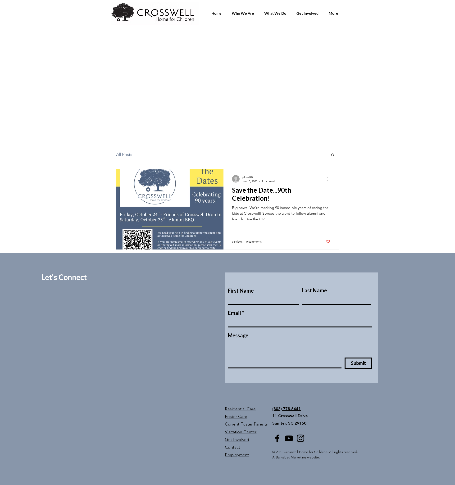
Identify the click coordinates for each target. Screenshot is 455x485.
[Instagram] (300, 438)
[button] (243, 13)
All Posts (124, 154)
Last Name (314, 290)
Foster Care (236, 416)
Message (238, 335)
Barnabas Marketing (291, 457)
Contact (232, 447)
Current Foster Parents (246, 424)
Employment (237, 455)
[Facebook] (277, 438)
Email (234, 313)
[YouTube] (289, 438)
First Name (241, 290)
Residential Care (240, 409)
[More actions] (329, 179)
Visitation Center (240, 432)
